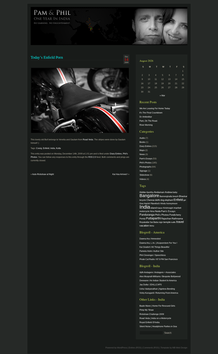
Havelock (155, 203)
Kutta (58, 148)
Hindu (163, 203)
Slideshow (144, 175)
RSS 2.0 (92, 157)
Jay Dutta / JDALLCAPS (150, 284)
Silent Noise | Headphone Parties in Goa (158, 326)
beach (175, 196)
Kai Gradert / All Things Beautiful (154, 247)
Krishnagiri (168, 208)
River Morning (146, 125)
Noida (158, 211)
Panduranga (146, 214)
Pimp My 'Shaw (146, 310)
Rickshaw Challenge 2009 (151, 314)
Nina (152, 211)
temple (167, 222)
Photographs (145, 167)
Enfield (46, 148)
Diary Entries (116, 154)
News (142, 154)
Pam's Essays (145, 158)
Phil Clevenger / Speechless (152, 255)
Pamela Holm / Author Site (151, 251)
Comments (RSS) (151, 348)
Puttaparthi (153, 218)
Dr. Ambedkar (145, 117)
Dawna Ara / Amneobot (150, 239)
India (52, 148)
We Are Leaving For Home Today (154, 108)
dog (162, 200)
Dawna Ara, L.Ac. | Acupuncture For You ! (158, 243)
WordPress (122, 348)
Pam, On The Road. (148, 121)
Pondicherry (175, 215)
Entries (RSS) (135, 348)
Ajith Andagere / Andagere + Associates (157, 272)
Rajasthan (166, 218)
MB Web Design (179, 348)
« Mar (162, 95)
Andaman (159, 192)
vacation (144, 225)
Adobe (142, 192)
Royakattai (144, 222)
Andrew (168, 192)
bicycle (142, 200)
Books (142, 142)
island (154, 207)
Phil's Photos (145, 163)
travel (180, 222)
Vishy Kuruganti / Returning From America (158, 293)
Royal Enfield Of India (149, 322)
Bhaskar (183, 196)
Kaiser (160, 208)
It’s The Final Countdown (150, 113)
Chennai (150, 200)
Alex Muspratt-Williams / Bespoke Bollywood (160, 276)
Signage (143, 171)
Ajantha (149, 192)
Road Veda (88, 139)
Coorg (39, 148)
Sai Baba (154, 222)
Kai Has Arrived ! (120, 174)
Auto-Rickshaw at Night (43, 174)
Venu (151, 226)
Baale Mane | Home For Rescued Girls (157, 306)
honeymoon (171, 203)
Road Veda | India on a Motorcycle (155, 318)
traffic (173, 222)
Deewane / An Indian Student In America (158, 280)
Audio (142, 138)
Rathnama (177, 218)
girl (184, 200)
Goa (141, 203)
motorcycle (144, 211)
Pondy (142, 218)
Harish (147, 203)
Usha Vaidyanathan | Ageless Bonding (157, 289)
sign (161, 222)
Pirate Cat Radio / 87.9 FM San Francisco (158, 259)
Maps (142, 150)
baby (175, 192)
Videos (142, 179)
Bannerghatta (166, 196)
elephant (169, 200)
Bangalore (149, 195)
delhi (157, 200)
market (177, 207)
